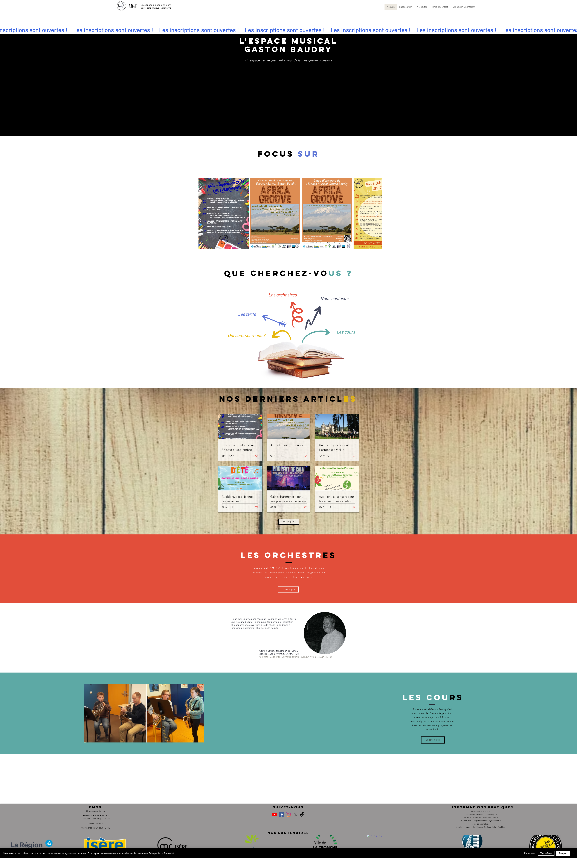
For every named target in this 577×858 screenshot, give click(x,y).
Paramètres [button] (529, 853)
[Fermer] (573, 853)
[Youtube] (274, 814)
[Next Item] (376, 214)
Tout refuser (546, 853)
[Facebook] (281, 814)
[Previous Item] (203, 214)
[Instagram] (288, 814)
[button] (406, 7)
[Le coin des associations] (302, 814)
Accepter (563, 853)
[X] (295, 814)
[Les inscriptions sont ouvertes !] (288, 30)
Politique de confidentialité (161, 853)
